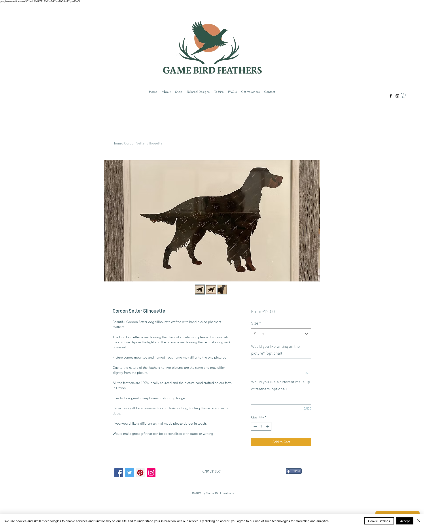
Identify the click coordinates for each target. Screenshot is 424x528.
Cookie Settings (379, 521)
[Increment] (268, 426)
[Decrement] (255, 426)
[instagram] (397, 96)
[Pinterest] (140, 472)
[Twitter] (129, 472)
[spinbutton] (261, 426)
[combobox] (281, 333)
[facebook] (390, 96)
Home (117, 143)
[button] (403, 95)
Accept (405, 521)
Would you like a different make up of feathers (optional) (280, 385)
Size (256, 323)
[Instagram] (151, 472)
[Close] (418, 520)
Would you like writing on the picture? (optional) (275, 350)
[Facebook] (118, 472)
